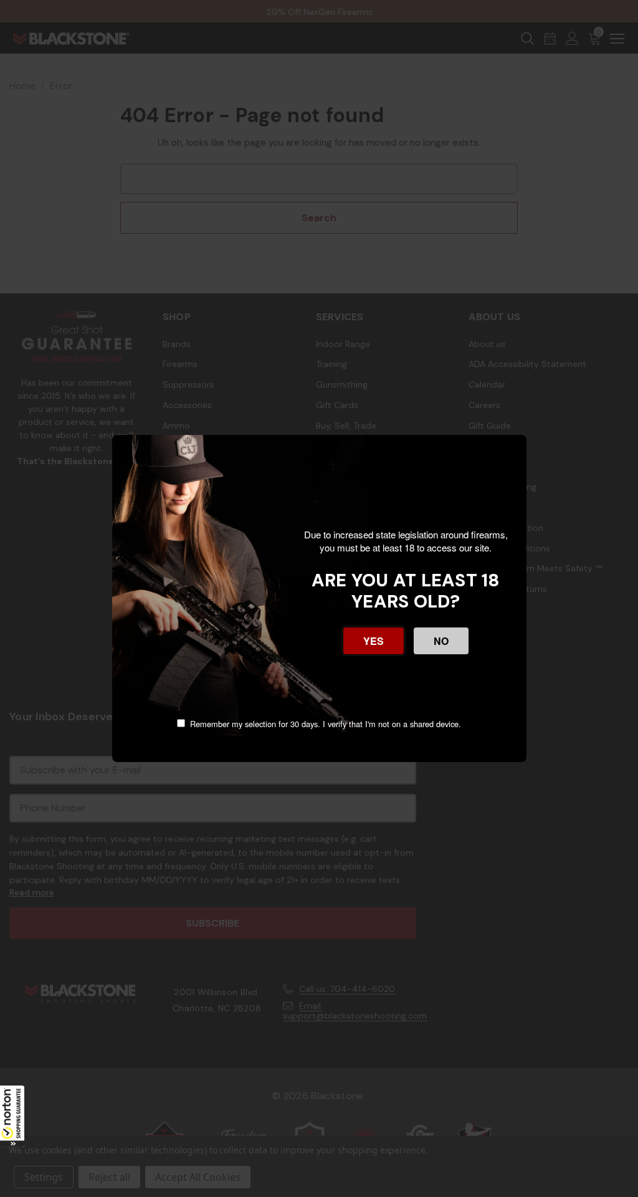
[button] (12, 1116)
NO (441, 641)
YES (373, 641)
